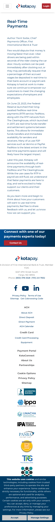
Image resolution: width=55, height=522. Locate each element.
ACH (26, 307)
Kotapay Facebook (15, 288)
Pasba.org (26, 434)
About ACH (26, 313)
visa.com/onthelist (26, 446)
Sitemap (14, 298)
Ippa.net (26, 403)
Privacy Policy (19, 295)
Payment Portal (26, 350)
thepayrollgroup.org (26, 459)
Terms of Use (34, 295)
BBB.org (26, 391)
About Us (26, 360)
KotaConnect (26, 355)
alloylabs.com (26, 475)
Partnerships (26, 365)
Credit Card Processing (26, 338)
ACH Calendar (27, 326)
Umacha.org (26, 414)
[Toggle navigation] (7, 6)
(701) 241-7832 (38, 278)
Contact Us (16, 243)
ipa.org (26, 425)
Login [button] (46, 6)
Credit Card (27, 332)
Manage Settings (40, 517)
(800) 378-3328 (23, 278)
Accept (14, 517)
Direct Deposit (26, 317)
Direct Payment (27, 322)
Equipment (26, 342)
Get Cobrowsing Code (32, 298)
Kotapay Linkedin (36, 288)
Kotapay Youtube (25, 288)
